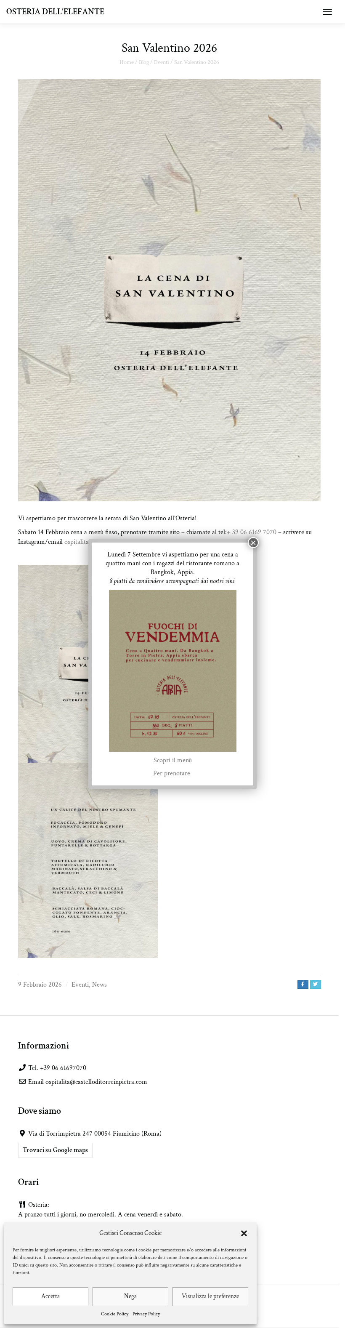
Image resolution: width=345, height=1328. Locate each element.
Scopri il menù (173, 760)
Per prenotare (172, 773)
